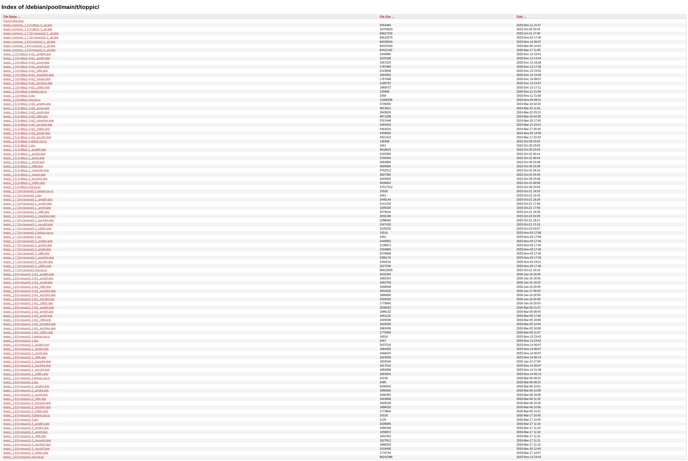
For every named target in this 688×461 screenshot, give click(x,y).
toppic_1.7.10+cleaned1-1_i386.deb (26, 211)
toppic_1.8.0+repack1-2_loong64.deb (27, 403)
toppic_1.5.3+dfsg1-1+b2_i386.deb (25, 116)
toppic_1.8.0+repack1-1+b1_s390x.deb (28, 303)
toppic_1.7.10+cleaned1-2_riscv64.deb (28, 261)
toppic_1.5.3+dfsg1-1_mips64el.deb (26, 170)
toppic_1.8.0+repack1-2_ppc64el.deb (27, 407)
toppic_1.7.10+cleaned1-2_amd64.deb (27, 241)
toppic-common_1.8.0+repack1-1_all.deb (29, 41)
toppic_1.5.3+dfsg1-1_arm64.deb (24, 153)
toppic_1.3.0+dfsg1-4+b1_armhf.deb (26, 66)
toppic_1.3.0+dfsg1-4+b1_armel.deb (26, 62)
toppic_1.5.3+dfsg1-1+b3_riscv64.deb (27, 137)
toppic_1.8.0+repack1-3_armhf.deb (25, 432)
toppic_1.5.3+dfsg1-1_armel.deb (23, 158)
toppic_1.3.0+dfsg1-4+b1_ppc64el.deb (27, 83)
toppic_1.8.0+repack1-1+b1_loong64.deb (29, 290)
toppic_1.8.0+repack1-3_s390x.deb (25, 452)
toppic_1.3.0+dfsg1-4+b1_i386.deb (25, 70)
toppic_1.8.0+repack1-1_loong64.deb (27, 361)
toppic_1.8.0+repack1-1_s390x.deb (25, 374)
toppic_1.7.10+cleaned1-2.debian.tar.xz (28, 232)
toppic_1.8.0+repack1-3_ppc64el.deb (27, 444)
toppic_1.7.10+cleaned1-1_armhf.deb (27, 207)
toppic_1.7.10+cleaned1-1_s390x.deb (27, 228)
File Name (10, 16)
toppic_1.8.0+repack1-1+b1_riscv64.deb (28, 299)
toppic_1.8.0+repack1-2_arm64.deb (26, 390)
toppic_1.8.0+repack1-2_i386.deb (24, 398)
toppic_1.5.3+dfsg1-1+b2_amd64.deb (27, 103)
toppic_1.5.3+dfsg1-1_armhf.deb (23, 162)
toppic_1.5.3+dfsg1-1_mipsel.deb (24, 174)
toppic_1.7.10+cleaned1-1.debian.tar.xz (28, 191)
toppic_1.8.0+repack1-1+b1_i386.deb (27, 286)
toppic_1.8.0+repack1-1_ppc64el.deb (27, 365)
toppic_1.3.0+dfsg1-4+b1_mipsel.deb (27, 79)
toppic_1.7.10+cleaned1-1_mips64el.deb (29, 216)
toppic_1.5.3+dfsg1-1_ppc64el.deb (25, 178)
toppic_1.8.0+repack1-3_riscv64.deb (26, 448)
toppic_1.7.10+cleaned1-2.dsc (22, 236)
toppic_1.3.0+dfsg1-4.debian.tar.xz (25, 91)
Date (520, 16)
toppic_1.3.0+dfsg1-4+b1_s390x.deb (26, 87)
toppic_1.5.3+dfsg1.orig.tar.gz (22, 187)
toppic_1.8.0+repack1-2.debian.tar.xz (26, 378)
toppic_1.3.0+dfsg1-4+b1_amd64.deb (27, 54)
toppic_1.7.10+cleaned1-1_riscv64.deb (28, 224)
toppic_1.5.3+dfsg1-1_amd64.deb (24, 149)
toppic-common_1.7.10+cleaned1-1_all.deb (31, 33)
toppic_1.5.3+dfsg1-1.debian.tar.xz (25, 141)
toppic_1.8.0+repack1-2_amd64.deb (26, 386)
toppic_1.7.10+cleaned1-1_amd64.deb (27, 199)
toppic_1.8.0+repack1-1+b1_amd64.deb (28, 274)
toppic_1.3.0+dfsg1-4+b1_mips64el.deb (28, 74)
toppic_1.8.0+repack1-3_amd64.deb (26, 423)
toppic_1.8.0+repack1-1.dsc (21, 340)
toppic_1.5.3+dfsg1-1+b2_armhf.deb (26, 112)
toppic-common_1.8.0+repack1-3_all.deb (29, 50)
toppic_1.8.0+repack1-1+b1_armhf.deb (27, 282)
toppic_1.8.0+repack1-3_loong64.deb (27, 440)
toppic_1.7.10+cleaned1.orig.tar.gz (25, 270)
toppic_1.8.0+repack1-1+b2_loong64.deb (29, 324)
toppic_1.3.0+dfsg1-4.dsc (19, 95)
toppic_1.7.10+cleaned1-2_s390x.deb (27, 266)
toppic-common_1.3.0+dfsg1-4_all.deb (27, 25)
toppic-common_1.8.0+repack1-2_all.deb (29, 45)
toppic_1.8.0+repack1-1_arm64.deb (26, 348)
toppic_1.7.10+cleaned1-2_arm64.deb (27, 245)
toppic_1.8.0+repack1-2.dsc (21, 382)
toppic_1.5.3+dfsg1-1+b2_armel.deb (26, 108)
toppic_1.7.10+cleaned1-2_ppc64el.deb (28, 257)
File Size (385, 16)
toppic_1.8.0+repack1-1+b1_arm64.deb (28, 278)
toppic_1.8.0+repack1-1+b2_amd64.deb (28, 307)
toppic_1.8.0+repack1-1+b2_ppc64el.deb (29, 328)
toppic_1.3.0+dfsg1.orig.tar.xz (21, 99)
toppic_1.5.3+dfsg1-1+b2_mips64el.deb (28, 120)
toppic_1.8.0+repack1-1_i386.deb (24, 357)
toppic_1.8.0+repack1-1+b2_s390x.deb (28, 332)
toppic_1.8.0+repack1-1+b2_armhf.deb (27, 315)
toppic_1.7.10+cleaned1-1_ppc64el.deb (28, 220)
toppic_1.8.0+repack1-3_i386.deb (24, 436)
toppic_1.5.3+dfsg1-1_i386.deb (23, 166)
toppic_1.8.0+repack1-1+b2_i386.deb (27, 319)
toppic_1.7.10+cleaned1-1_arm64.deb (27, 203)
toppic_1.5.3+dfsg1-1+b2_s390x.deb (26, 129)
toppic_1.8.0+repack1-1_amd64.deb (26, 344)
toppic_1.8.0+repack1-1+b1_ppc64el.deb (29, 295)
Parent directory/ (13, 21)
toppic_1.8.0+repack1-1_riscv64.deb (26, 369)
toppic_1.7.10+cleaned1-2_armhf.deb (27, 249)
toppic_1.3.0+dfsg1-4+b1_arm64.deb (26, 58)
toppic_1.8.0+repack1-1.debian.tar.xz (26, 336)
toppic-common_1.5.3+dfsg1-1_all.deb (27, 29)
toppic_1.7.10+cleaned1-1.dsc (22, 195)
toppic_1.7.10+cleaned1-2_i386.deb (26, 253)
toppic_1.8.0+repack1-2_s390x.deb (25, 411)
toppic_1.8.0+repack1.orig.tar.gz (23, 456)
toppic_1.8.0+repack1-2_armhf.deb (25, 394)
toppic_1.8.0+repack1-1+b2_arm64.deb (28, 311)
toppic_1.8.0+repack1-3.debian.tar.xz (26, 415)
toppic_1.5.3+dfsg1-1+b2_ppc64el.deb (27, 124)
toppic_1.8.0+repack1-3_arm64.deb (26, 427)
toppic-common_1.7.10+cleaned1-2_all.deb (31, 37)
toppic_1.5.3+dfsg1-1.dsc (19, 145)
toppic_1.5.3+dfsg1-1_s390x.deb (24, 182)
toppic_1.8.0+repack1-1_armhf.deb (25, 353)
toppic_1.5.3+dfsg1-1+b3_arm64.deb (26, 133)
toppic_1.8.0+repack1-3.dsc (21, 419)
